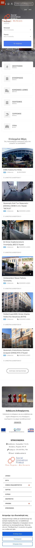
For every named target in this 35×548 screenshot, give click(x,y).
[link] (25, 9)
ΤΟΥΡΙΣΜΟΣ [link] (16, 114)
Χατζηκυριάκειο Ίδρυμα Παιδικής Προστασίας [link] (14, 279)
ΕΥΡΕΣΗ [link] (7, 494)
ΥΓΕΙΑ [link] (14, 126)
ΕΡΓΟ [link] (7, 480)
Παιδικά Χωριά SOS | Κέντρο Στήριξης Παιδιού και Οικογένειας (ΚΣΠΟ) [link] (16, 315)
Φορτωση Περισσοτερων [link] (17, 371)
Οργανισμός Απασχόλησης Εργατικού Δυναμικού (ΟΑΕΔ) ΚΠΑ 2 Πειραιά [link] (16, 351)
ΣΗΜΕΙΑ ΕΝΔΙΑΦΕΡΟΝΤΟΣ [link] (17, 485)
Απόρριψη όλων (17, 544)
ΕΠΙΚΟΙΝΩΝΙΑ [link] (9, 508)
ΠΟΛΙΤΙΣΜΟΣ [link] (17, 102)
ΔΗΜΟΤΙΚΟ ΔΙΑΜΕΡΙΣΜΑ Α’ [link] (13, 216)
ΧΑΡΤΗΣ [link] (7, 490)
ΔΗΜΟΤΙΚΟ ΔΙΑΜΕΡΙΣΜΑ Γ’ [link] (13, 178)
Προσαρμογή (17, 539)
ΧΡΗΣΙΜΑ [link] (17, 503)
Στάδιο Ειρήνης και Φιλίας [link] (12, 170)
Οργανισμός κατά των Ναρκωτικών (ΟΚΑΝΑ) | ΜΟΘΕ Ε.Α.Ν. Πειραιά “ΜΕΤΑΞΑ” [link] (15, 206)
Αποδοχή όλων (17, 534)
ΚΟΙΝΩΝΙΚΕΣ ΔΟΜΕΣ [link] (20, 90)
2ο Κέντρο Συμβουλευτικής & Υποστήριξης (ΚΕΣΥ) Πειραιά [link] (13, 243)
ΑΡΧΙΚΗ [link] (7, 476)
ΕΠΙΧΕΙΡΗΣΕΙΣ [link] (17, 78)
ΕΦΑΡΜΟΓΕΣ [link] (9, 499)
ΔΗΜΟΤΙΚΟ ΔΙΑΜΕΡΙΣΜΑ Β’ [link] (13, 324)
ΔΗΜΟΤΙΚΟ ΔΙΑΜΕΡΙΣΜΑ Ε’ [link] (13, 252)
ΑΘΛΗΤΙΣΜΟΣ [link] (17, 66)
